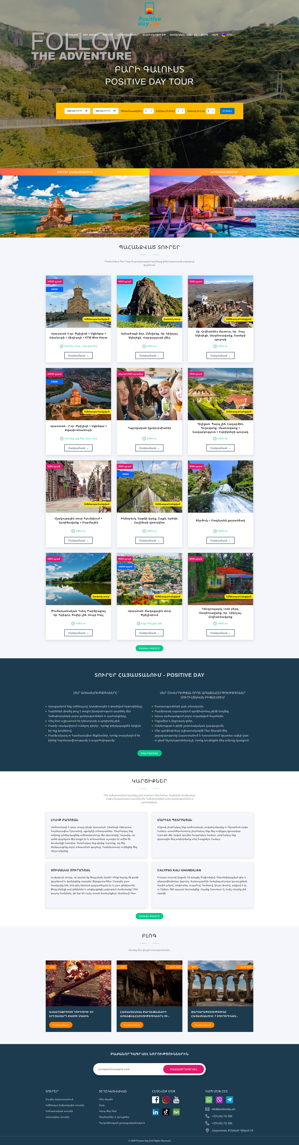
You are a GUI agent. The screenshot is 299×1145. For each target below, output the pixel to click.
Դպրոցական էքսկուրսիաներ (149, 428)
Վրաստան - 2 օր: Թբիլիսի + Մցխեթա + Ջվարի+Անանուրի (78, 428)
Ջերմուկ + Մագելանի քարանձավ (220, 520)
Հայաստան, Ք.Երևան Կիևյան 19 (232, 1130)
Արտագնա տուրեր (57, 1117)
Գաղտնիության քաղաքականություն (122, 1122)
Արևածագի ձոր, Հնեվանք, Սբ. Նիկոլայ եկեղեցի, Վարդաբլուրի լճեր (149, 335)
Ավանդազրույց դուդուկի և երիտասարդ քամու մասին (71, 1014)
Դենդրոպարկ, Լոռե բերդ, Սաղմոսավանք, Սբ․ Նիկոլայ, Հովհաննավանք (220, 612)
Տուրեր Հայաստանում (59, 1099)
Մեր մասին (106, 1099)
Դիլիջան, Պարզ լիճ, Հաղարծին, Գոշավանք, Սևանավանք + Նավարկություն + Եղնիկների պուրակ (220, 428)
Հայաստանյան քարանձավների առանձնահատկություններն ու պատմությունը (144, 1014)
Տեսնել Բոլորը (149, 648)
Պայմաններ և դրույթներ (114, 1117)
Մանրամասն (78, 355)
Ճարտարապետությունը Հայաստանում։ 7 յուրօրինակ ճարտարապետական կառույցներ (215, 1014)
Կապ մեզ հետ (108, 1111)
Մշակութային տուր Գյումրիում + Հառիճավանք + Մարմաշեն (78, 520)
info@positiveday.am (223, 1109)
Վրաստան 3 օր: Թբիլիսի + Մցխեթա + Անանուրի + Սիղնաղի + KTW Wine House (78, 335)
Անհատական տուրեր (59, 1111)
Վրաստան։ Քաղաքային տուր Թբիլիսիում (149, 613)
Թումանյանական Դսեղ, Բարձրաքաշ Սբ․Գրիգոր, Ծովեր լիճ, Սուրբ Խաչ (78, 613)
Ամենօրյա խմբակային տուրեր (65, 1105)
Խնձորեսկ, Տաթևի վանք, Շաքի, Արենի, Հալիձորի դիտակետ (149, 520)
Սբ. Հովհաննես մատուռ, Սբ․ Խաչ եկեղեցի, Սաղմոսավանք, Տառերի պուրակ (220, 335)
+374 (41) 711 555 (222, 1116)
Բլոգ (102, 1105)
